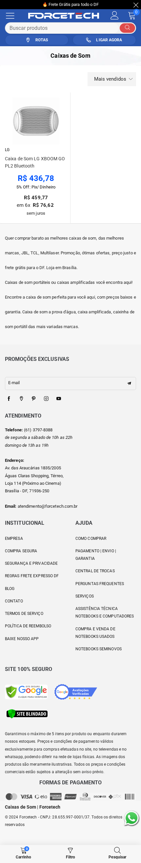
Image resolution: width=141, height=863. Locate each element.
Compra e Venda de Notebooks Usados (95, 633)
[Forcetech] (67, 16)
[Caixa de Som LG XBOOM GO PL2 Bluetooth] (36, 121)
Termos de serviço (24, 613)
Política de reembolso (28, 626)
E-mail (14, 382)
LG (7, 149)
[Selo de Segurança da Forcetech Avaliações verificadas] (75, 691)
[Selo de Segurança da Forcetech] (27, 713)
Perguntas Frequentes (99, 583)
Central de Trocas (95, 571)
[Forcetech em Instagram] (46, 399)
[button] (129, 383)
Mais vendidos (110, 79)
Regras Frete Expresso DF (32, 576)
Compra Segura (21, 551)
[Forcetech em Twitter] (21, 399)
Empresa (14, 538)
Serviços (84, 596)
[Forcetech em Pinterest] (34, 399)
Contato (14, 601)
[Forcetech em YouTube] (59, 399)
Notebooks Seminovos (98, 649)
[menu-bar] (14, 15)
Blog (9, 588)
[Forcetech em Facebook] (9, 399)
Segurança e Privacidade (31, 563)
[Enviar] (127, 28)
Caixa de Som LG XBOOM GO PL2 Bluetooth (35, 162)
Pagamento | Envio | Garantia (95, 555)
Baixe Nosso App (22, 639)
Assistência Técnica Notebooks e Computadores (104, 612)
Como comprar (90, 538)
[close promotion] (136, 4)
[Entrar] (114, 15)
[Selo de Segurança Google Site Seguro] (26, 691)
